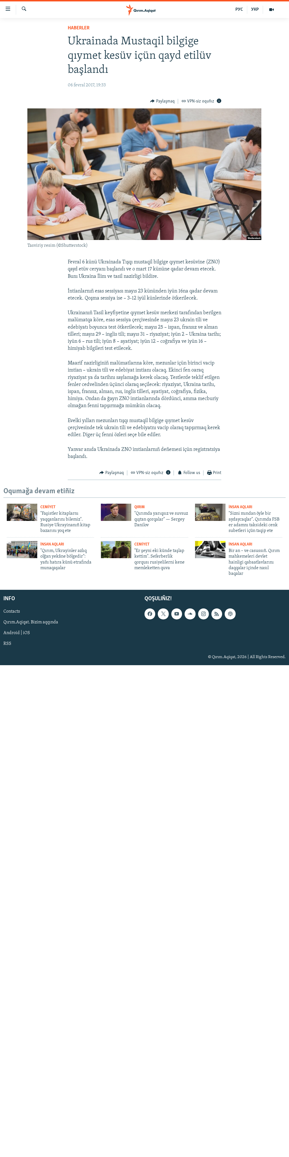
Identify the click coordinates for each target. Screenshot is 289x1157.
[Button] (162, 101)
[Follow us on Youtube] (176, 613)
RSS (7, 643)
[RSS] (216, 613)
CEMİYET (48, 507)
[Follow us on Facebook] (149, 613)
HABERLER (78, 28)
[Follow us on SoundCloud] (190, 613)
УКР (255, 9)
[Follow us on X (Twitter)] (163, 613)
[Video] (271, 10)
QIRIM (139, 507)
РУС (239, 9)
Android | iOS (16, 633)
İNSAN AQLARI (240, 507)
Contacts (11, 611)
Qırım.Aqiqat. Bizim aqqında (30, 622)
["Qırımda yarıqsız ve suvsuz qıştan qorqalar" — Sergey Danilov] (116, 512)
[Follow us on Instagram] (203, 613)
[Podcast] (230, 613)
